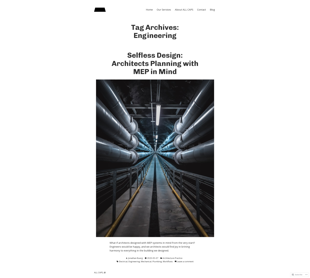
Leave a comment (185, 261)
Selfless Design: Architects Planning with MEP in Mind (155, 63)
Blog (212, 10)
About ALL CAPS (184, 10)
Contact (201, 10)
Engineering (134, 261)
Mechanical (146, 261)
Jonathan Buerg (135, 258)
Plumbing (157, 261)
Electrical (123, 261)
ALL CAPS (98, 272)
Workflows (168, 261)
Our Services (164, 10)
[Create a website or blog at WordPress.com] (105, 272)
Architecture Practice (172, 258)
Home (149, 10)
